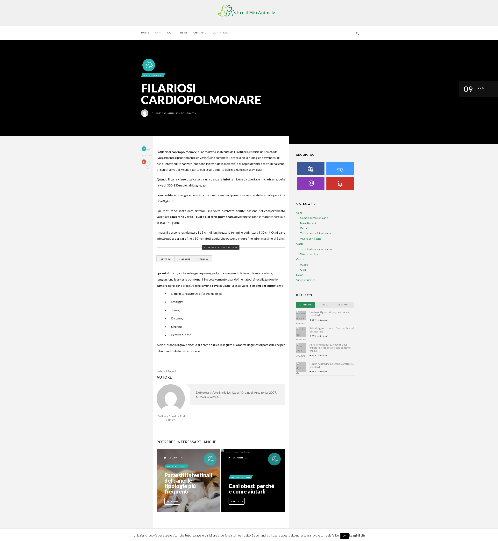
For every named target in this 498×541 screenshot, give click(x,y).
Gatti (170, 32)
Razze (303, 228)
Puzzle (304, 264)
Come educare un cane (314, 217)
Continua (172, 501)
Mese (325, 304)
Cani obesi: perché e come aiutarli (251, 488)
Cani (158, 32)
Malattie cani (153, 75)
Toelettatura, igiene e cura (316, 233)
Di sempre (344, 304)
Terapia (203, 258)
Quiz (303, 269)
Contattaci (221, 32)
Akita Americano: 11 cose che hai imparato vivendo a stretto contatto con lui (330, 347)
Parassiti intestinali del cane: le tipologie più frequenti (188, 483)
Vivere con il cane (310, 238)
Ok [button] (344, 535)
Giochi (300, 259)
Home (145, 32)
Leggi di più (357, 535)
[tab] (166, 258)
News (184, 32)
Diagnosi (184, 258)
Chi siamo (200, 32)
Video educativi (305, 279)
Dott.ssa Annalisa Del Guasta (175, 113)
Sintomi (165, 258)
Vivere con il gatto (311, 254)
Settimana (306, 304)
